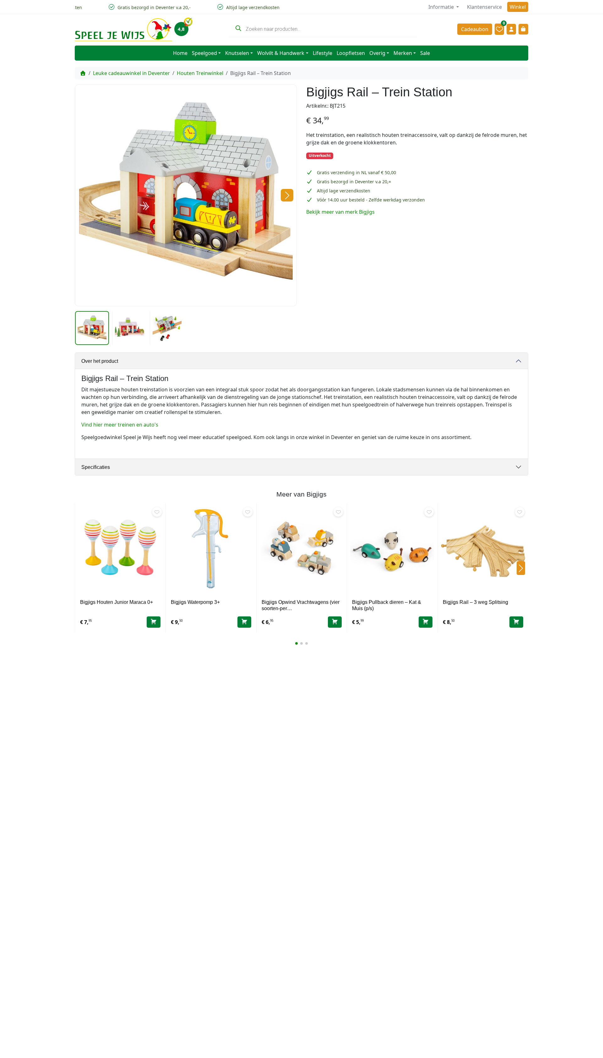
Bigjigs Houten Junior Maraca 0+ (116, 602)
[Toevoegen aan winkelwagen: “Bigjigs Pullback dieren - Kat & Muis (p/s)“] (425, 622)
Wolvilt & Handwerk (280, 53)
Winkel (518, 6)
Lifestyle (322, 53)
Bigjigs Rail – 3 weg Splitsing (475, 602)
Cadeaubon (474, 29)
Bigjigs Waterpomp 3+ (195, 602)
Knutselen (237, 53)
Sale (425, 53)
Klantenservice (484, 6)
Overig (377, 53)
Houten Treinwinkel (200, 73)
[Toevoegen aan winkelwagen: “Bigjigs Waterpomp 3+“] (244, 622)
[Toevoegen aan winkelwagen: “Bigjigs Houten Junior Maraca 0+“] (153, 622)
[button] (287, 195)
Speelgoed (204, 53)
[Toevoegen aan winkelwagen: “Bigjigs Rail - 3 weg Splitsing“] (516, 622)
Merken (403, 53)
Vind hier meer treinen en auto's (119, 424)
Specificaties (95, 467)
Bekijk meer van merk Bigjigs (340, 211)
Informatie (441, 6)
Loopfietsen (351, 53)
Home (180, 53)
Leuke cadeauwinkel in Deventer (131, 73)
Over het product (99, 361)
